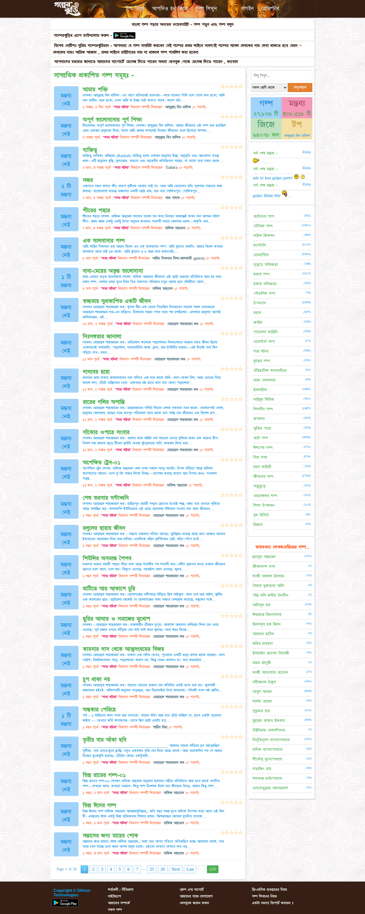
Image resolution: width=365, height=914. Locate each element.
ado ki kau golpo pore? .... (281, 178)
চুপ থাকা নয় (96, 679)
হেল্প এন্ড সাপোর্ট (192, 889)
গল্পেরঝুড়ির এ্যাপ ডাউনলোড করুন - (83, 35)
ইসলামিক (260, 390)
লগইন (248, 8)
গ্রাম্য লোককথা (264, 380)
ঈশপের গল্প (263, 447)
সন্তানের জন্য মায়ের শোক (110, 836)
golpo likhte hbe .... (272, 195)
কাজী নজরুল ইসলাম (268, 576)
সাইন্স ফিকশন (263, 235)
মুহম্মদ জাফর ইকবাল (269, 720)
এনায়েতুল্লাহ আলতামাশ (270, 788)
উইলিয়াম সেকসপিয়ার (269, 730)
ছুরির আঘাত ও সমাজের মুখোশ (116, 619)
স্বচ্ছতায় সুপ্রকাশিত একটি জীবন (117, 301)
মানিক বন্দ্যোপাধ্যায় (267, 749)
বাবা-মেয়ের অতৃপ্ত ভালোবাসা (113, 271)
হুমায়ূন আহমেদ (264, 557)
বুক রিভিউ (261, 515)
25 (152, 869)
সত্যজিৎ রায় (262, 769)
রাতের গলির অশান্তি (104, 402)
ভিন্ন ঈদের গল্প (99, 805)
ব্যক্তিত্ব (90, 150)
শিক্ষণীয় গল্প (263, 409)
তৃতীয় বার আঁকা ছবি (104, 740)
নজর (88, 180)
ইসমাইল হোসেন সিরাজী (271, 653)
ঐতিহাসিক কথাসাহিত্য (270, 370)
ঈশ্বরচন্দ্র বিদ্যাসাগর (267, 614)
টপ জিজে (135, 8)
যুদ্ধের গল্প (261, 361)
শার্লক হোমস (262, 701)
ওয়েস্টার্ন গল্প (264, 341)
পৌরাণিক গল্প (264, 293)
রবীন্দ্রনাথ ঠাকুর (264, 682)
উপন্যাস (259, 303)
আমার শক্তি (95, 89)
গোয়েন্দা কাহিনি (265, 332)
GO (212, 869)
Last (190, 869)
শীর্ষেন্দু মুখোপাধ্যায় (267, 759)
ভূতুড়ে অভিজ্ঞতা (265, 264)
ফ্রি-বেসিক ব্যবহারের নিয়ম (269, 889)
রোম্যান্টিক (261, 255)
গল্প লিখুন (206, 8)
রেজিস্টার (270, 8)
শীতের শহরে (96, 210)
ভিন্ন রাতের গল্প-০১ (104, 775)
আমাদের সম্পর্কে (119, 903)
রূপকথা (259, 419)
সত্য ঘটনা (261, 351)
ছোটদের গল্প (263, 216)
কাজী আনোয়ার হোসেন (270, 672)
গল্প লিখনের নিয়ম (264, 896)
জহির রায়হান (263, 643)
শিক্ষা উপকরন (263, 505)
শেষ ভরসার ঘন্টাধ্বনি (106, 498)
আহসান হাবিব (263, 634)
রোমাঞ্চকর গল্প (265, 496)
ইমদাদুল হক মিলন (267, 624)
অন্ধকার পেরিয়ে (99, 710)
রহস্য (257, 313)
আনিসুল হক (261, 605)
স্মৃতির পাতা (262, 428)
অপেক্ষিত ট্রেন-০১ (102, 463)
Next (176, 869)
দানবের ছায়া (96, 372)
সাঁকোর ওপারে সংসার (106, 432)
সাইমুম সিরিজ (263, 399)
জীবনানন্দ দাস (264, 566)
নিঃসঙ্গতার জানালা (102, 336)
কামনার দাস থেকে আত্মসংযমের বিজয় (123, 649)
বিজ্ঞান (258, 525)
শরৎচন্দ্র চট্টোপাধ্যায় (267, 778)
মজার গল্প (261, 274)
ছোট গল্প (260, 438)
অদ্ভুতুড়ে (259, 486)
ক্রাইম (257, 322)
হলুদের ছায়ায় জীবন (104, 528)
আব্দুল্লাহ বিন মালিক (297, 135)
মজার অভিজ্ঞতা (265, 284)
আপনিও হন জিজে (170, 8)
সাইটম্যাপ (114, 896)
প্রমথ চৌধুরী (262, 663)
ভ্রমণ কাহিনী (262, 467)
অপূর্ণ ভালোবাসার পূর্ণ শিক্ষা (112, 120)
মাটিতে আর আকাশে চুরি (109, 589)
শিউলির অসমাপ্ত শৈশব (107, 558)
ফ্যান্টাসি (259, 245)
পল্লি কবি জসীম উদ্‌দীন (270, 595)
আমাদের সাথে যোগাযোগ (196, 896)
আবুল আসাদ (262, 692)
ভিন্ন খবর (260, 457)
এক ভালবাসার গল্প (104, 241)
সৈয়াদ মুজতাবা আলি (268, 586)
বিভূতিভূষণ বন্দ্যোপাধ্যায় (271, 740)
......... (265, 161)
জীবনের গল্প (263, 476)
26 (163, 869)
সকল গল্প (115, 909)
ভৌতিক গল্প (263, 226)
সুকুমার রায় (261, 711)
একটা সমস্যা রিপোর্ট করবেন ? (272, 903)
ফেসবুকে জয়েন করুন (194, 903)
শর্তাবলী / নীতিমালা (120, 889)
